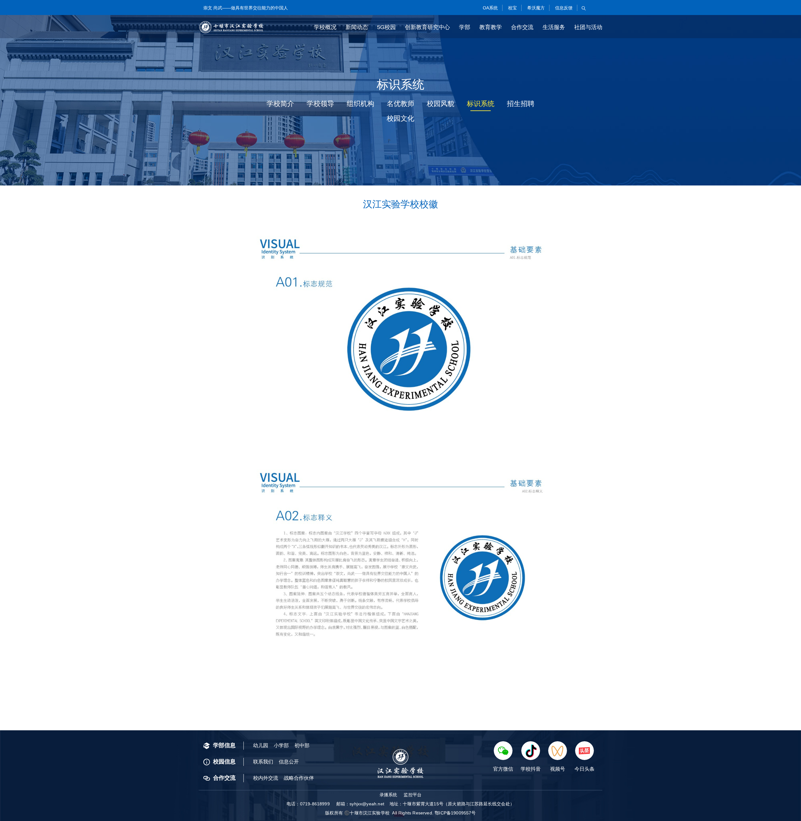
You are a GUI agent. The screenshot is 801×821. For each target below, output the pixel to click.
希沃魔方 (535, 7)
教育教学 (490, 27)
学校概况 (325, 27)
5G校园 (386, 27)
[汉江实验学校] (231, 27)
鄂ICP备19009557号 (455, 812)
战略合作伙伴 (299, 778)
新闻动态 (356, 27)
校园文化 (400, 118)
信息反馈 (563, 7)
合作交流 (522, 27)
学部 (464, 27)
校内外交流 (265, 778)
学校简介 (280, 104)
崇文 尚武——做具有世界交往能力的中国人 (245, 7)
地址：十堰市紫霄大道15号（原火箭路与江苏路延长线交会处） (452, 803)
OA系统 (490, 7)
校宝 (512, 7)
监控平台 (412, 794)
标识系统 (480, 104)
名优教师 (400, 104)
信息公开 (289, 761)
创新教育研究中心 (427, 27)
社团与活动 (588, 27)
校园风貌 (440, 104)
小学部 (281, 745)
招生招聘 (520, 104)
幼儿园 (260, 745)
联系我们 (263, 761)
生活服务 (554, 27)
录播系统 (388, 794)
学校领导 (320, 104)
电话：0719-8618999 (308, 803)
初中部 (301, 745)
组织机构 (360, 104)
